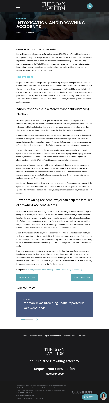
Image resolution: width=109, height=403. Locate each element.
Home (25, 335)
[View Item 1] (23, 319)
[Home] (53, 6)
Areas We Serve (69, 335)
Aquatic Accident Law (53, 335)
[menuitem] (19, 398)
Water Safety (77, 269)
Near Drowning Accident (51, 269)
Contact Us (82, 335)
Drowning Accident (33, 269)
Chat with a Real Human (89, 397)
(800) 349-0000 (54, 373)
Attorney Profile (36, 335)
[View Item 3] (31, 319)
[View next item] (37, 319)
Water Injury (66, 269)
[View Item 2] (27, 319)
